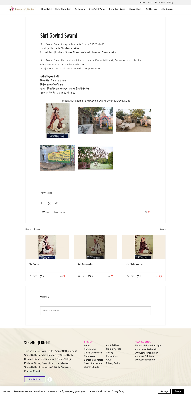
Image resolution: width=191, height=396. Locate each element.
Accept (178, 391)
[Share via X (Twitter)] (49, 203)
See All (163, 229)
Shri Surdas (34, 264)
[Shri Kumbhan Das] (95, 247)
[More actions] (149, 27)
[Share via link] (56, 203)
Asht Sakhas (46, 193)
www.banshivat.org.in (146, 349)
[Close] (187, 391)
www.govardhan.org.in (146, 352)
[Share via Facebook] (41, 203)
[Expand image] (57, 120)
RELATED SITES (143, 341)
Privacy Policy (117, 391)
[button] (34, 379)
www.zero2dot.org (144, 356)
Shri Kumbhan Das (85, 264)
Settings (164, 391)
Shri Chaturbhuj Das (134, 264)
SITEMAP (88, 341)
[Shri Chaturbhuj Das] (143, 247)
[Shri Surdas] (47, 247)
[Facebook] (49, 379)
